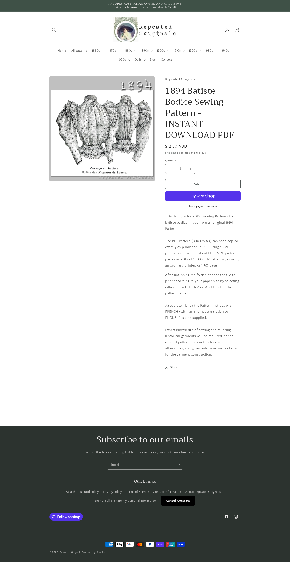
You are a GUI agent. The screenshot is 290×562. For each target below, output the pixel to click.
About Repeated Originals (203, 492)
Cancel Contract (178, 501)
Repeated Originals (70, 552)
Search (71, 492)
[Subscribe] (178, 465)
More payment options (203, 206)
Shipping (170, 152)
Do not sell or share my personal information (126, 501)
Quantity (170, 160)
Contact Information (167, 492)
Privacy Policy (112, 492)
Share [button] (174, 367)
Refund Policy (89, 492)
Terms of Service (137, 492)
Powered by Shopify (93, 552)
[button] (54, 30)
